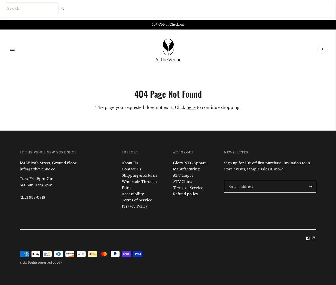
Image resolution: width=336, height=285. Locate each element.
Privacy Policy (135, 206)
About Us (130, 163)
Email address (239, 180)
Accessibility (133, 194)
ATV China (182, 182)
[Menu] (12, 49)
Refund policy (185, 194)
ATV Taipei (183, 175)
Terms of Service (137, 200)
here (191, 107)
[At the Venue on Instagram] (313, 239)
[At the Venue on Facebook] (308, 239)
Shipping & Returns (139, 175)
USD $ (27, 238)
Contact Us (131, 169)
